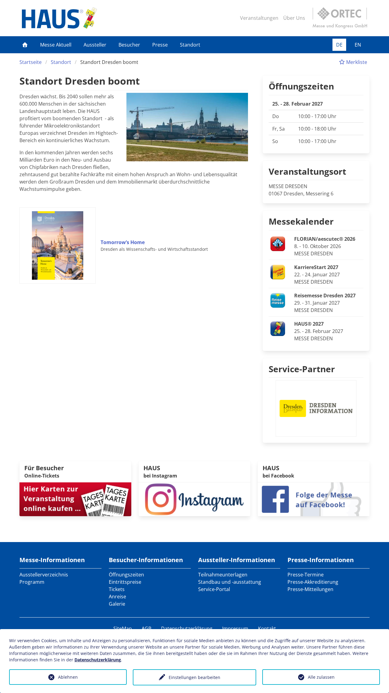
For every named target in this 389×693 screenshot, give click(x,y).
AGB (146, 628)
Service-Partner (302, 369)
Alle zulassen (321, 677)
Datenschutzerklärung (186, 628)
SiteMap (122, 628)
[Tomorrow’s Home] (60, 245)
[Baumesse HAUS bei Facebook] (314, 498)
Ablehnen (68, 677)
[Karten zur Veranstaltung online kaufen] (75, 498)
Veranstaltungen (259, 18)
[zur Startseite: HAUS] (59, 18)
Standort (190, 44)
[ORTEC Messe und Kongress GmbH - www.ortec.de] (340, 18)
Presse (160, 44)
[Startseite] (25, 44)
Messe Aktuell (55, 44)
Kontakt (267, 628)
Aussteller (95, 44)
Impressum (235, 628)
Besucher (129, 44)
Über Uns (294, 18)
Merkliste (356, 62)
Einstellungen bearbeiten (194, 677)
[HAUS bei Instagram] (194, 498)
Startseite (30, 62)
